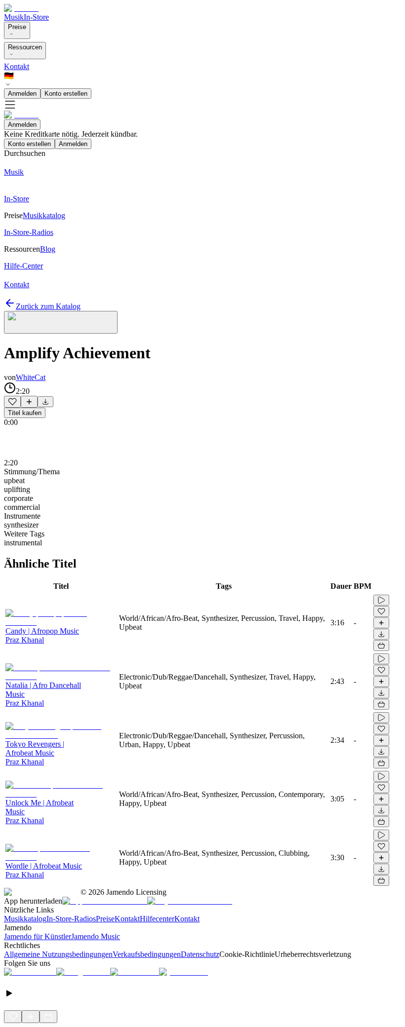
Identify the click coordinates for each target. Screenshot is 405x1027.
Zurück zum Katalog (48, 306)
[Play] (61, 322)
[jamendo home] (21, 8)
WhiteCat (30, 377)
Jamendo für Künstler (37, 936)
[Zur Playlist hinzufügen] (29, 402)
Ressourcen (25, 47)
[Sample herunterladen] (45, 401)
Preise (17, 27)
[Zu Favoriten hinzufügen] (12, 402)
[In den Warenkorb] (381, 645)
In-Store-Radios (71, 918)
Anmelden (22, 93)
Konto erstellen (65, 93)
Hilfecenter (157, 918)
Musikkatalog (25, 918)
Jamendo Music (95, 936)
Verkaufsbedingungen (147, 954)
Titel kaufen (24, 413)
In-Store (36, 17)
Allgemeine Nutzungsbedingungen (58, 954)
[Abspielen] (381, 600)
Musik (14, 17)
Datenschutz (200, 954)
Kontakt (16, 66)
